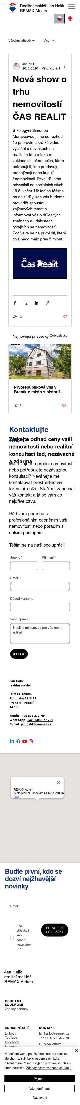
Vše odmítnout (39, 1088)
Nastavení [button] (40, 1097)
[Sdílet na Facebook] (15, 303)
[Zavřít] (73, 1053)
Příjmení (49, 557)
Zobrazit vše (59, 335)
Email (16, 578)
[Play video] (40, 263)
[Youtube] (24, 741)
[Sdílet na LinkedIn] (36, 303)
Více (47, 40)
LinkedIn (11, 1033)
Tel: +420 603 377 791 (55, 1038)
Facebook (12, 1042)
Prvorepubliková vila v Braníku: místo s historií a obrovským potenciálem (38, 389)
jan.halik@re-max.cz (36, 724)
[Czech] (59, 18)
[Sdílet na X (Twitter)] (26, 303)
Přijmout (39, 1078)
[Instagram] (30, 741)
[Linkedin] (12, 741)
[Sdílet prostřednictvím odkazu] (47, 303)
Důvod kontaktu (21, 598)
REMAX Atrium (50, 1044)
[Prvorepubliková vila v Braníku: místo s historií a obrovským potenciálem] (40, 361)
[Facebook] (18, 741)
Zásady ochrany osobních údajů (48, 1067)
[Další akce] (64, 66)
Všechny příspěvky (21, 40)
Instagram (12, 1046)
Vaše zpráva (19, 619)
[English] (69, 18)
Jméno (16, 557)
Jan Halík (13, 971)
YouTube (11, 1037)
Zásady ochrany (16, 1009)
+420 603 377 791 (33, 716)
